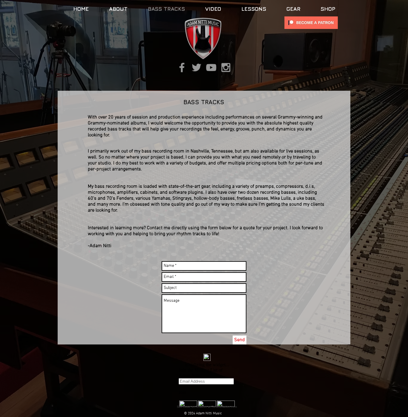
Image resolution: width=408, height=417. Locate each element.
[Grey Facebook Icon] (182, 67)
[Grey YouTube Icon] (211, 67)
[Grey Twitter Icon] (196, 67)
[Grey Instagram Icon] (226, 67)
